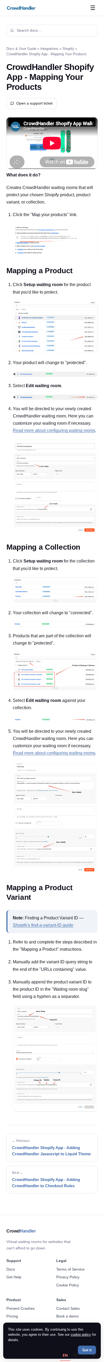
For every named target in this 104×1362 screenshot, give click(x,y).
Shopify (68, 49)
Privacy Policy (67, 1277)
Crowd (21, 1231)
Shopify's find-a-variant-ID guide (43, 925)
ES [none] (85, 1355)
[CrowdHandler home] (21, 8)
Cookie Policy (67, 1285)
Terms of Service (70, 1269)
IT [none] (94, 1355)
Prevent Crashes (20, 1308)
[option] (75, 1356)
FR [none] (75, 1355)
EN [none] (65, 1355)
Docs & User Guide (21, 49)
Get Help (13, 1277)
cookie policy (81, 1335)
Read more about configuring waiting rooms (54, 430)
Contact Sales (68, 1308)
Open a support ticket (34, 103)
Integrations (49, 49)
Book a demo (67, 1316)
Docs (10, 1269)
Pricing (12, 1316)
